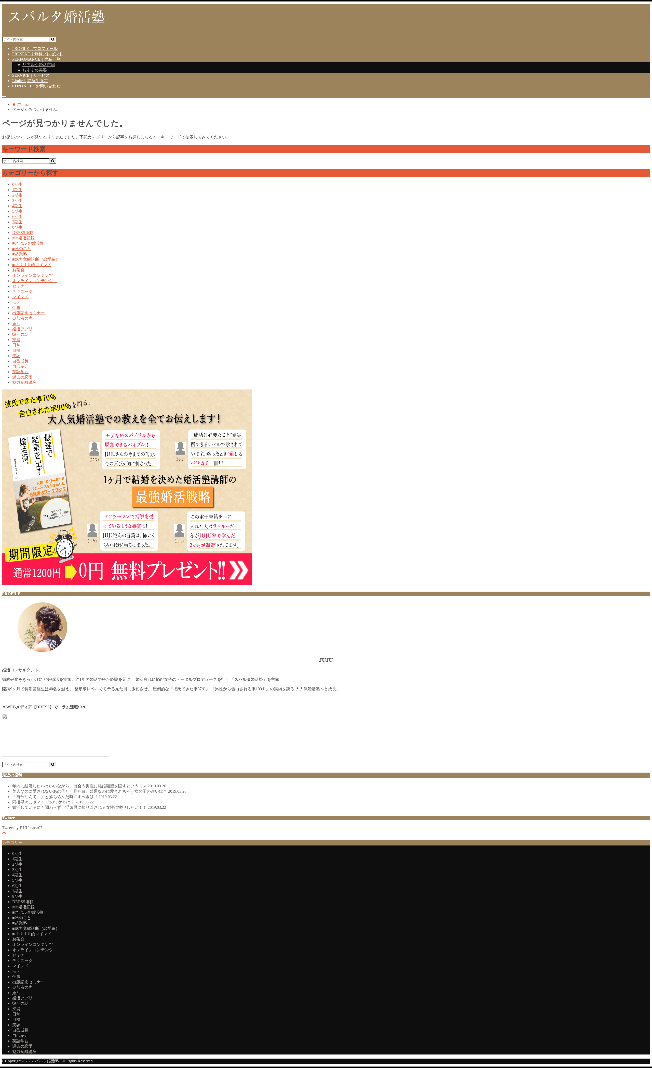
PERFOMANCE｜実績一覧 (36, 59)
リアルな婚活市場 (38, 64)
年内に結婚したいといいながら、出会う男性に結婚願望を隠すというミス (89, 786)
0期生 (17, 184)
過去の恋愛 (22, 377)
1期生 (17, 190)
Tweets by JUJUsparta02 (22, 828)
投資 (16, 339)
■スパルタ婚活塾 (27, 243)
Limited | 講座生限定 (30, 81)
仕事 (16, 307)
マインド (20, 297)
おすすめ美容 (34, 70)
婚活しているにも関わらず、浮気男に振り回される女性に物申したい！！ (89, 807)
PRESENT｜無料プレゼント (37, 54)
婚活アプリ (22, 329)
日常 (16, 345)
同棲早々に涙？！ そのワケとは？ (53, 802)
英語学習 (20, 372)
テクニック (22, 291)
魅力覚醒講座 (24, 382)
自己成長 (20, 361)
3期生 (17, 200)
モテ (16, 302)
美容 (16, 356)
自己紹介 (20, 366)
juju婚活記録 (23, 238)
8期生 (17, 227)
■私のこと (21, 248)
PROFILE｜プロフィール (35, 48)
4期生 (17, 206)
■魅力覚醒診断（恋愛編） (36, 259)
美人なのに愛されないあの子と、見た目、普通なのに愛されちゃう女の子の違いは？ (99, 791)
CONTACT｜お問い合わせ (36, 86)
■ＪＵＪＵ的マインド (31, 265)
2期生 (17, 195)
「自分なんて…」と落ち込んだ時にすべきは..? (64, 797)
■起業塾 (19, 254)
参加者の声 (22, 318)
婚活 (16, 323)
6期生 (17, 216)
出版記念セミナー (28, 313)
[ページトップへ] (4, 832)
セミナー (20, 286)
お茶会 (18, 270)
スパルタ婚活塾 (45, 1061)
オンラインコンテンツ (32, 275)
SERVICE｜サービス (31, 75)
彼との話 (20, 334)
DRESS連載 (22, 232)
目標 (16, 350)
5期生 (17, 211)
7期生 (17, 222)
